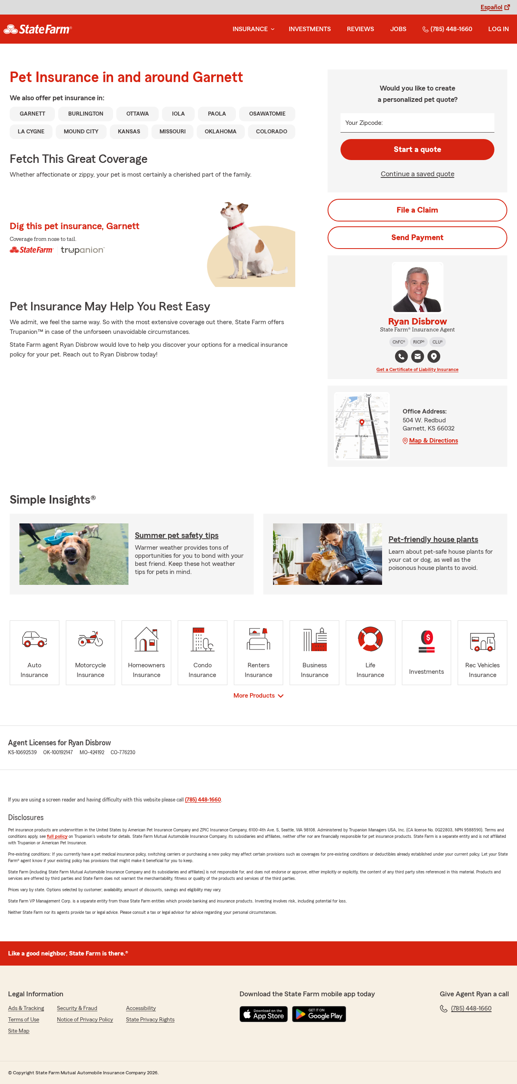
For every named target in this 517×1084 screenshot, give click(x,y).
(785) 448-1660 (451, 29)
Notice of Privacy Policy (85, 1020)
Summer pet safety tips (177, 535)
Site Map (18, 1031)
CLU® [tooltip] (438, 342)
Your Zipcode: (364, 123)
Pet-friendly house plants (433, 540)
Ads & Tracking (26, 1008)
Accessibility (141, 1008)
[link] (38, 29)
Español (491, 7)
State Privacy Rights (150, 1020)
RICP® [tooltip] (419, 342)
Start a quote (417, 150)
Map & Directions (433, 440)
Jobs (398, 29)
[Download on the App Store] (264, 1014)
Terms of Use (23, 1020)
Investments (310, 29)
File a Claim (417, 210)
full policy (57, 836)
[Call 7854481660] (401, 356)
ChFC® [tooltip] (399, 342)
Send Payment (417, 238)
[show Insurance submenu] (271, 29)
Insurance (250, 29)
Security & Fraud (77, 1008)
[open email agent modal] (417, 357)
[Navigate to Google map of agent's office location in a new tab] (433, 356)
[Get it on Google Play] (319, 1014)
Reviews (360, 29)
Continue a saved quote (417, 173)
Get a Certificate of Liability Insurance (417, 369)
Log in (498, 29)
